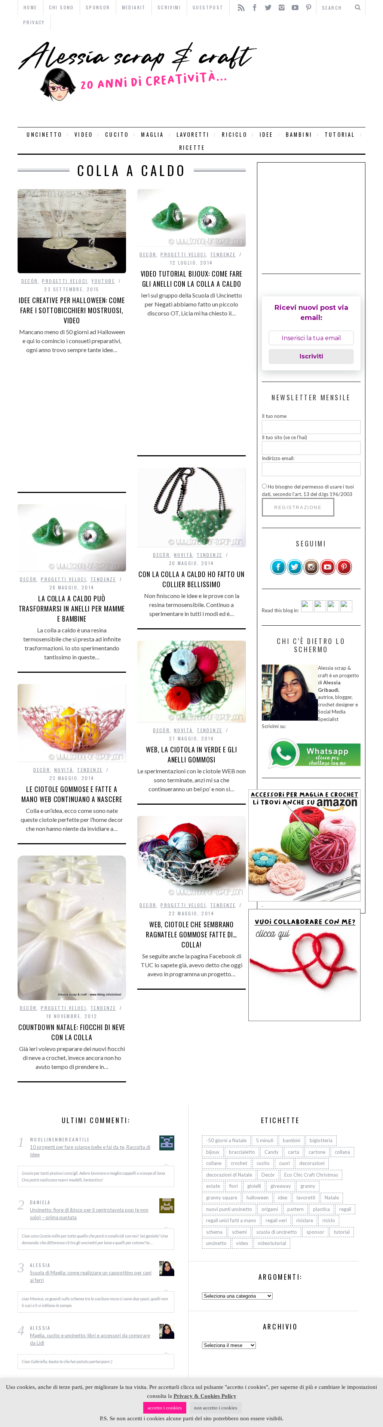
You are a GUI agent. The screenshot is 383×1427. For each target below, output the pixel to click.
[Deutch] (320, 610)
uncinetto (44, 134)
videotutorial (272, 1243)
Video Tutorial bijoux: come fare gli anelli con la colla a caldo (192, 279)
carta (293, 1152)
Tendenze (223, 254)
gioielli (254, 1186)
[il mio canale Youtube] (327, 573)
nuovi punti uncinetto (229, 1209)
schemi (239, 1232)
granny (307, 1186)
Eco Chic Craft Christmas (311, 1175)
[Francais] (346, 610)
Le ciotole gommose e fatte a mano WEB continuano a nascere (71, 794)
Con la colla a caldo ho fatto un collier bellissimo (191, 579)
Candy (271, 1152)
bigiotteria (321, 1140)
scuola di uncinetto (276, 1232)
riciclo (234, 134)
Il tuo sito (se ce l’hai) (284, 437)
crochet (239, 1163)
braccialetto (242, 1152)
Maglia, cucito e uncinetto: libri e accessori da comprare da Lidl (90, 1339)
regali (345, 1209)
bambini (299, 134)
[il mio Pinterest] (344, 573)
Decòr (29, 281)
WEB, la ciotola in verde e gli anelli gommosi (191, 754)
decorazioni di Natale (229, 1175)
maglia (152, 134)
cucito (117, 134)
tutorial (340, 134)
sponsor (315, 1232)
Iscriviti (311, 356)
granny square (221, 1198)
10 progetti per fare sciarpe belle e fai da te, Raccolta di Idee (90, 1151)
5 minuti (264, 1140)
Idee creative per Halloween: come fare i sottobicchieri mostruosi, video (72, 310)
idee (266, 134)
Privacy (34, 22)
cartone (317, 1152)
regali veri (276, 1220)
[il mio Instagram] (311, 573)
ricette (192, 147)
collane (213, 1163)
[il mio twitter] (295, 573)
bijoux (213, 1152)
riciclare (304, 1220)
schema (214, 1232)
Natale (332, 1198)
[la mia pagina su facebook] (278, 573)
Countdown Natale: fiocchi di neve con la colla (72, 1032)
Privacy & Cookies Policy (205, 1396)
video (83, 134)
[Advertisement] (313, 78)
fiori (233, 1186)
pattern (295, 1209)
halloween (257, 1198)
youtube (103, 281)
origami (269, 1209)
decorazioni (312, 1163)
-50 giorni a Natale (226, 1140)
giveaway (280, 1186)
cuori (284, 1163)
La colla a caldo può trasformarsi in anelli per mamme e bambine (72, 608)
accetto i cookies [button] (165, 1408)
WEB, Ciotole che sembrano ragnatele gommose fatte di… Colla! (191, 934)
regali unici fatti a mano (231, 1220)
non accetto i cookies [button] (215, 1408)
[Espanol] (333, 610)
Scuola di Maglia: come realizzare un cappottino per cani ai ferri (90, 1276)
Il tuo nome (274, 416)
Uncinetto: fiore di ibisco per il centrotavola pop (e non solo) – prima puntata (89, 1213)
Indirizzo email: (278, 458)
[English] (307, 610)
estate (213, 1186)
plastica (321, 1209)
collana (342, 1152)
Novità (183, 555)
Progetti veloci (65, 281)
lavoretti (193, 134)
